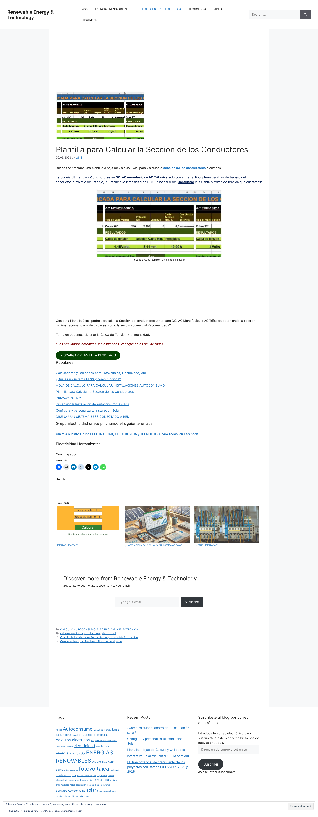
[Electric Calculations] (227, 524)
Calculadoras (89, 20)
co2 (92, 740)
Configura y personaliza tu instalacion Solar (88, 410)
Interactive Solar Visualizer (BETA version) (158, 756)
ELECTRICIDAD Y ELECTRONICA (160, 9)
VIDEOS (218, 9)
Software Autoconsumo (70, 790)
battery (107, 730)
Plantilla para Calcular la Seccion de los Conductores (95, 392)
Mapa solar (102, 775)
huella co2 (114, 770)
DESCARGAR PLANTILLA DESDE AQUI (88, 355)
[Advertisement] (159, 64)
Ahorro (59, 730)
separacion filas (83, 785)
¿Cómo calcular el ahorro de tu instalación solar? (154, 545)
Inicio (84, 9)
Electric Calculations (206, 545)
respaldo (65, 785)
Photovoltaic (86, 780)
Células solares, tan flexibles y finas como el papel (91, 641)
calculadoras (64, 734)
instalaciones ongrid (86, 775)
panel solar (74, 780)
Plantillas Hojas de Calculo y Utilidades (156, 750)
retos (72, 785)
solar (91, 790)
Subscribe (192, 602)
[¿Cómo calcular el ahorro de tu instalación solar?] (158, 524)
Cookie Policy (75, 810)
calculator (77, 735)
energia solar (77, 753)
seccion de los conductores (184, 168)
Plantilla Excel (101, 779)
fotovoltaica (94, 769)
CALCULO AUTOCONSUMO (77, 629)
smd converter (103, 785)
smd (94, 785)
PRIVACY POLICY (68, 398)
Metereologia (62, 780)
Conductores (100, 177)
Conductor (186, 182)
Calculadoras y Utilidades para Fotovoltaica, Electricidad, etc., (102, 373)
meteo (111, 775)
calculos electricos (71, 633)
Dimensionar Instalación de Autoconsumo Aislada (92, 404)
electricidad (109, 633)
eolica (59, 769)
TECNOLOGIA (197, 9)
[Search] (305, 14)
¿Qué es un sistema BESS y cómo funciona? (88, 379)
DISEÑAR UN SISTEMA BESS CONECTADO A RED (92, 417)
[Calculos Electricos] (88, 524)
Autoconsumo (78, 729)
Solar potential (104, 791)
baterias (98, 729)
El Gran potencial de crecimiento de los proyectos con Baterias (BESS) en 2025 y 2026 (157, 766)
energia (62, 753)
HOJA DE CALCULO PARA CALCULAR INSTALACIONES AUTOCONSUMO (110, 385)
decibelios (61, 746)
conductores (92, 633)
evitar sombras (71, 770)
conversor (112, 740)
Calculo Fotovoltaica (95, 734)
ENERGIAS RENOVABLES (111, 9)
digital (70, 746)
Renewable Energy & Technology (30, 14)
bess (115, 729)
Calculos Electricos (67, 545)
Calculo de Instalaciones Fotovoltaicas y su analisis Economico (99, 637)
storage (67, 796)
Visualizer (84, 796)
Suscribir (211, 764)
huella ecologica (66, 775)
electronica (102, 746)
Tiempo (75, 796)
